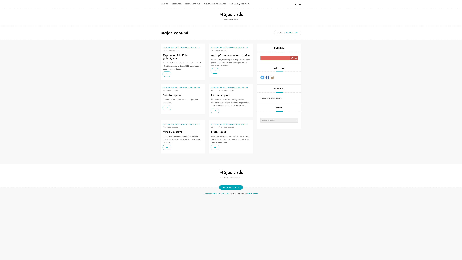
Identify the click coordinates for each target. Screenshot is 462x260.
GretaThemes (252, 193)
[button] (296, 4)
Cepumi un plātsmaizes (176, 48)
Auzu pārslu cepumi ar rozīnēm (230, 55)
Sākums (164, 4)
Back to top (230, 187)
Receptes (176, 4)
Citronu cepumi (220, 95)
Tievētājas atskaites (215, 4)
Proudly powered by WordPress (217, 193)
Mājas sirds (231, 14)
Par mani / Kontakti (240, 4)
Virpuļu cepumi (172, 132)
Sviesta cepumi (172, 95)
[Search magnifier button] (296, 58)
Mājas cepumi (219, 132)
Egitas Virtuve (192, 4)
